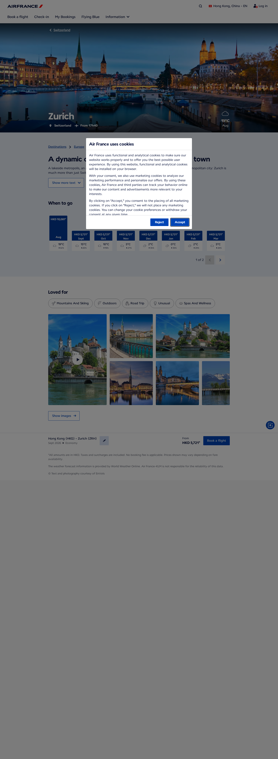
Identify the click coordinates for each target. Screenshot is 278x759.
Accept (180, 222)
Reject (159, 222)
